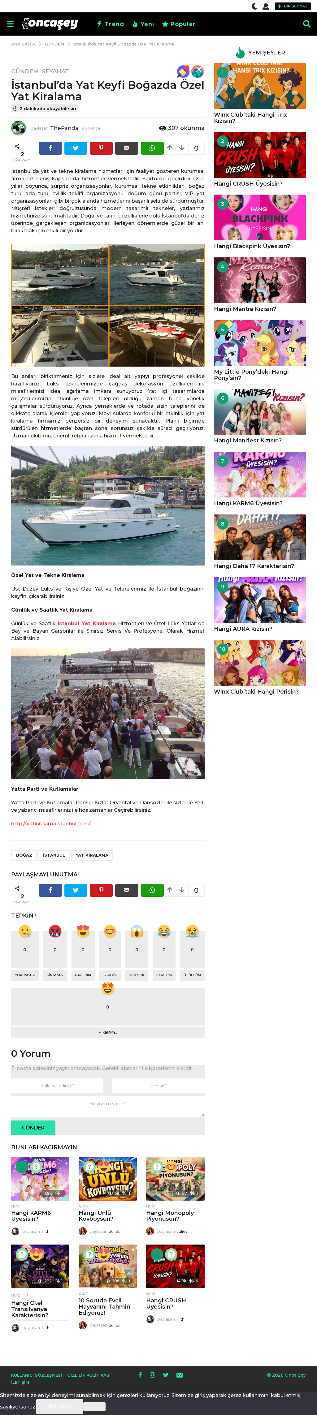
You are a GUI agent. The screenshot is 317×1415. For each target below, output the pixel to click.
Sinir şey (55, 975)
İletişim (20, 1382)
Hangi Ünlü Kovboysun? (96, 1216)
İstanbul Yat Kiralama (87, 623)
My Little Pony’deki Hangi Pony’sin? (251, 374)
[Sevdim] (171, 1167)
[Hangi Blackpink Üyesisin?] (260, 218)
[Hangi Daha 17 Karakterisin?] (260, 537)
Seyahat (55, 71)
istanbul (54, 855)
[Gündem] (183, 71)
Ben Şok (137, 975)
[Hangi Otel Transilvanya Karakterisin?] (40, 1266)
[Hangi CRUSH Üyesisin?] (175, 1266)
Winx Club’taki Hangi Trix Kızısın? (250, 117)
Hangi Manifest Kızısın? (248, 440)
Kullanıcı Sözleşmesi (36, 1375)
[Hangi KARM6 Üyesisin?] (40, 1179)
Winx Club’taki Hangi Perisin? (256, 691)
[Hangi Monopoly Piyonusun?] (175, 1179)
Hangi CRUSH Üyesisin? (166, 1303)
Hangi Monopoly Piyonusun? (170, 1216)
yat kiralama (92, 855)
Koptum (164, 975)
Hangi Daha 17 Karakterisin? (254, 566)
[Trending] (22, 1167)
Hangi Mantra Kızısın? (245, 309)
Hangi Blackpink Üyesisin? (252, 246)
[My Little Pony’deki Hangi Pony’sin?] (260, 343)
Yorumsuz (25, 975)
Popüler (183, 24)
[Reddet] (94, 1406)
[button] (254, 6)
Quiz (15, 1206)
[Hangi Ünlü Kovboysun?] (108, 1179)
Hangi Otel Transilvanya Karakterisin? (29, 1309)
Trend (114, 24)
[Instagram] (152, 1375)
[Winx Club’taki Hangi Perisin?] (260, 663)
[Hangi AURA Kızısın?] (260, 600)
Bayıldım (83, 975)
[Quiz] (36, 1167)
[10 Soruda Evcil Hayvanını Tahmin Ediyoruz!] (108, 1266)
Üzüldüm (192, 975)
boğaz (24, 855)
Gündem (25, 71)
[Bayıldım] (104, 1167)
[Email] (179, 1375)
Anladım (59, 1406)
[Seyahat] (197, 71)
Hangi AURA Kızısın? (243, 629)
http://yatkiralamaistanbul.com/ (51, 824)
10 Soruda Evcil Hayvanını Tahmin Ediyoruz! (104, 1306)
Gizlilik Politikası (89, 1375)
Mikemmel (107, 1032)
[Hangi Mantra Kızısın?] (260, 280)
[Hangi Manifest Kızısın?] (260, 412)
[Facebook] (140, 1375)
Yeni (147, 24)
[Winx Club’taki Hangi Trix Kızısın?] (260, 86)
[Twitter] (166, 1375)
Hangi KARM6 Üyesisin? (31, 1216)
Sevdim (110, 975)
